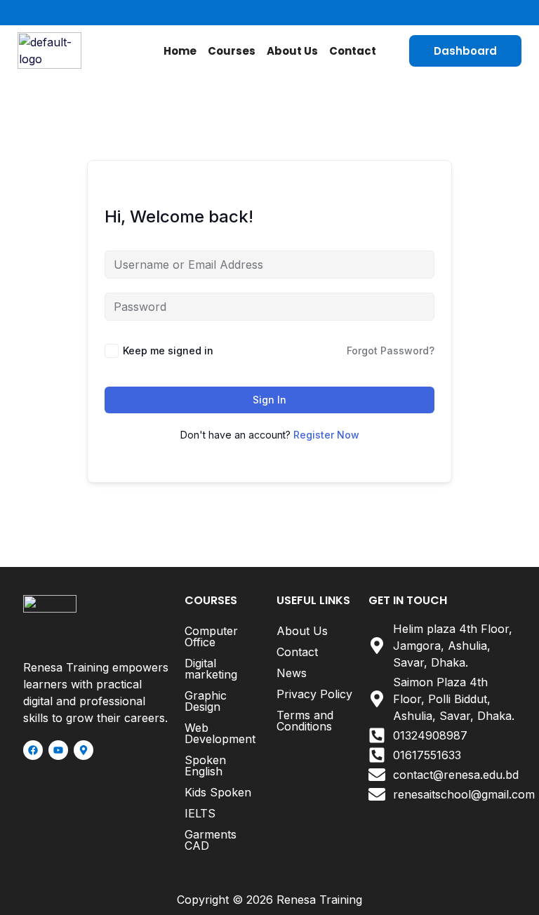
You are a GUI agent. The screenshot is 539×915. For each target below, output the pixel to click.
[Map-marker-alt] (83, 750)
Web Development (220, 733)
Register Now (326, 435)
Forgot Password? (390, 350)
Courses (231, 51)
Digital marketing (211, 668)
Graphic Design (206, 701)
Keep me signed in (168, 350)
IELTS (200, 813)
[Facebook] (33, 750)
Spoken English (205, 765)
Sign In (269, 400)
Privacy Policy (314, 694)
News (292, 673)
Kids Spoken (218, 792)
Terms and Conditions (305, 720)
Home (180, 51)
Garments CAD (211, 840)
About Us (292, 51)
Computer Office (211, 636)
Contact (352, 51)
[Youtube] (58, 750)
